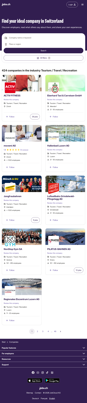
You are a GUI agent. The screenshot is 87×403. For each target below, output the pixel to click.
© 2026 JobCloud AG (52, 393)
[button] (22, 98)
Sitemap (29, 393)
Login (70, 4)
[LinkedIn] (52, 372)
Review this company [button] (11, 99)
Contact (38, 393)
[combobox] (43, 38)
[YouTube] (37, 372)
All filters (45, 58)
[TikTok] (47, 372)
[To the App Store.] (34, 380)
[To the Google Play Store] (52, 380)
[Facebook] (33, 372)
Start (4, 342)
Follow (11, 117)
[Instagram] (42, 372)
